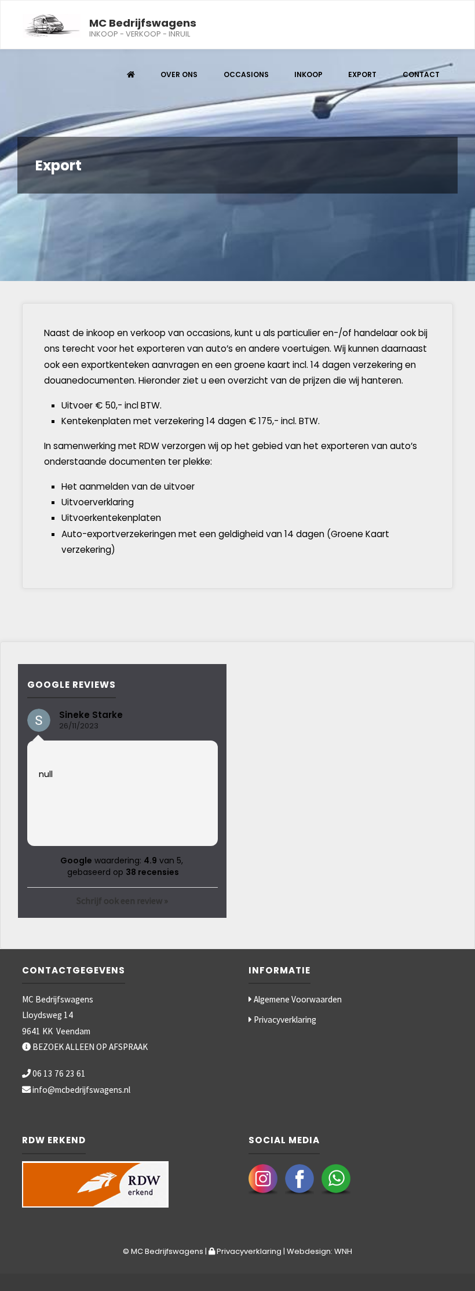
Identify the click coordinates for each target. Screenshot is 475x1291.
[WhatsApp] (335, 1177)
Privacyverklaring (284, 1019)
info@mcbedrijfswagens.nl (81, 1089)
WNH (343, 1251)
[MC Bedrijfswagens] (52, 25)
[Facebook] (299, 1177)
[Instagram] (263, 1177)
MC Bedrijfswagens (142, 22)
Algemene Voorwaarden (297, 999)
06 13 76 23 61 (59, 1073)
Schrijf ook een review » (122, 900)
